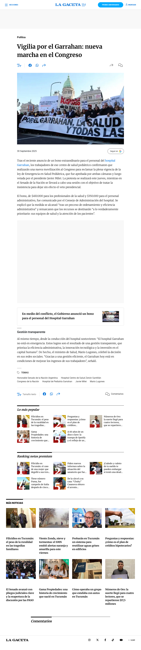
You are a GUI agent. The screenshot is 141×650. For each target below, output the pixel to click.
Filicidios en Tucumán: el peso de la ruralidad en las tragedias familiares (40, 422)
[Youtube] (121, 640)
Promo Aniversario (110, 5)
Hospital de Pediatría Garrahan (57, 381)
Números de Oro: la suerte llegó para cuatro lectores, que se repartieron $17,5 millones (113, 422)
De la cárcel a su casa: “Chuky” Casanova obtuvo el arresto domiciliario (76, 484)
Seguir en (114, 151)
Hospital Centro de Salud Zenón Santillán (81, 378)
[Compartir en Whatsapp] (37, 66)
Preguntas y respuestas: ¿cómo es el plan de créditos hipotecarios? (76, 422)
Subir (133, 640)
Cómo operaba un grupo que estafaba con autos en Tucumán (86, 593)
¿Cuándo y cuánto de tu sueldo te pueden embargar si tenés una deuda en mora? (113, 469)
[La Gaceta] (70, 5)
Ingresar (132, 5)
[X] (97, 640)
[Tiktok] (113, 640)
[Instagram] (89, 640)
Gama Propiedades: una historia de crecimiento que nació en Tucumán (40, 437)
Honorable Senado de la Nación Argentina (37, 378)
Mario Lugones (97, 381)
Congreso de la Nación (28, 381)
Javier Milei (81, 381)
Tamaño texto (29, 394)
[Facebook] (105, 640)
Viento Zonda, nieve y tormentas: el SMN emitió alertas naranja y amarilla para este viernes (53, 545)
